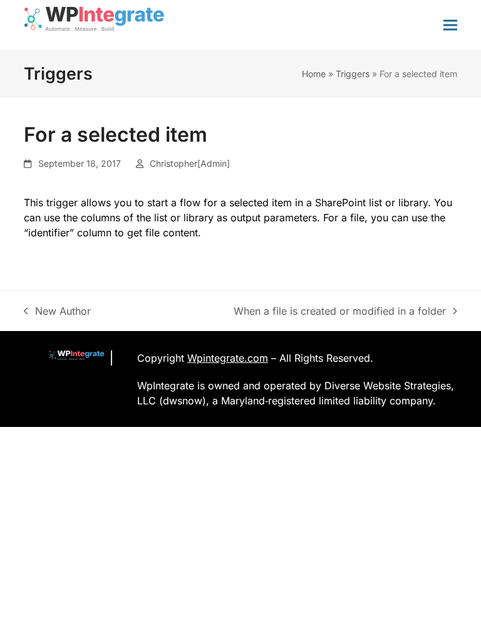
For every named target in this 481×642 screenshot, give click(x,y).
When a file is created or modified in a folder (340, 311)
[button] (450, 24)
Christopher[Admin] (190, 163)
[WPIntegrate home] (70, 358)
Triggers (353, 73)
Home (314, 73)
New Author (57, 311)
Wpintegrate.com (227, 358)
